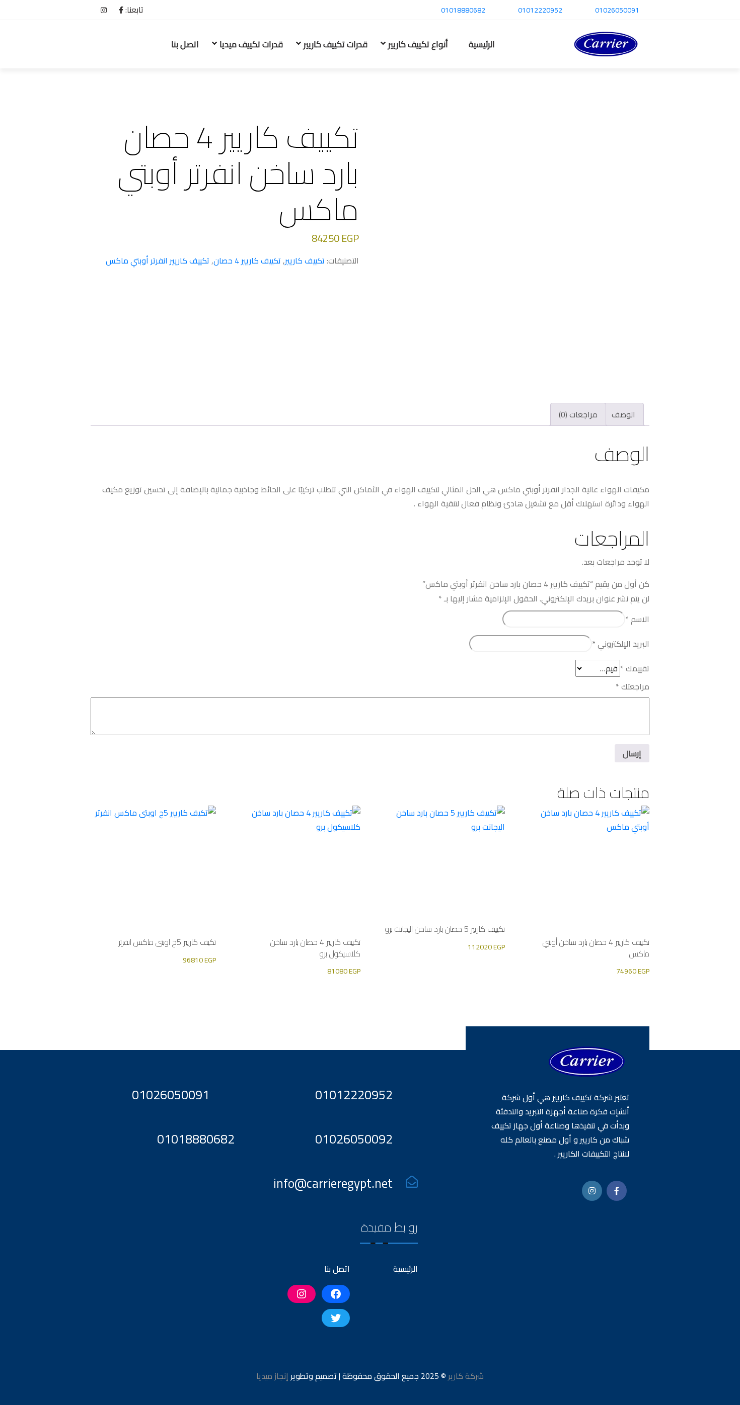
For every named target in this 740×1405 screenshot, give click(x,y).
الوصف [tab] (623, 414)
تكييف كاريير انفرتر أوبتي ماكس (157, 260)
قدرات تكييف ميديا (251, 44)
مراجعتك (632, 686)
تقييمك (634, 668)
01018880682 (463, 10)
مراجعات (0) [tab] (578, 414)
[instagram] (99, 10)
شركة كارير (465, 1375)
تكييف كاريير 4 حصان (247, 260)
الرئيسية (482, 44)
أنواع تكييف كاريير (418, 44)
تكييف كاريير (305, 260)
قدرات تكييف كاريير (335, 44)
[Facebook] (116, 10)
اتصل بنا (185, 44)
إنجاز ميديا (272, 1375)
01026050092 (354, 1139)
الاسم (637, 619)
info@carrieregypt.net (333, 1183)
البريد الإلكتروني (620, 644)
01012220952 (540, 10)
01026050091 (617, 10)
